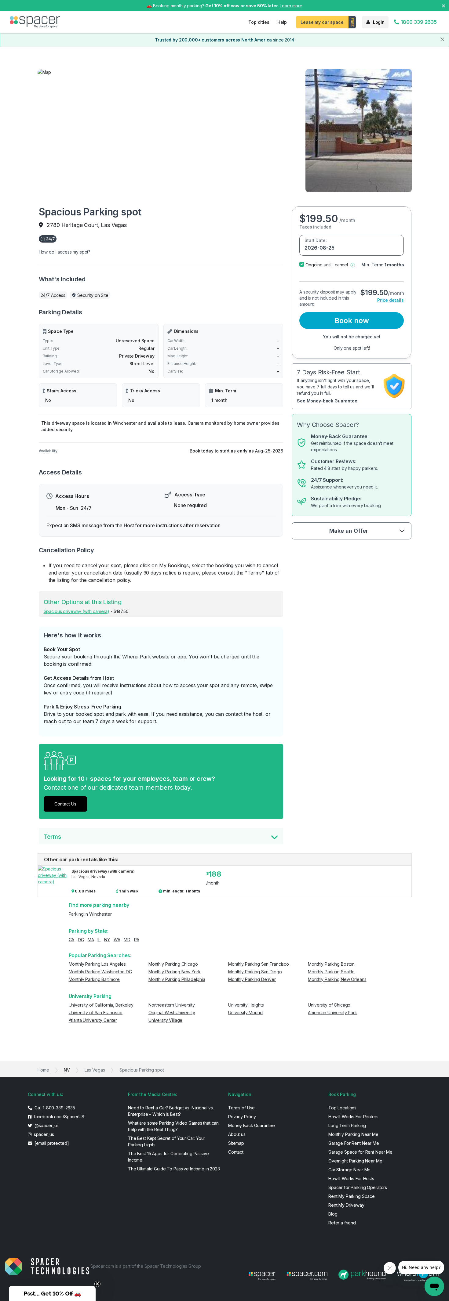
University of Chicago (329, 1004)
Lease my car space (322, 22)
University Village (165, 1020)
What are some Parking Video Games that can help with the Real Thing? (173, 1126)
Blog (332, 1213)
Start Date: (316, 240)
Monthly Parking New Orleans (337, 979)
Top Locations (342, 1107)
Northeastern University (171, 1004)
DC (81, 939)
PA (136, 939)
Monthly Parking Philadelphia (176, 979)
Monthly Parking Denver (252, 979)
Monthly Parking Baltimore (94, 979)
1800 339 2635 (418, 22)
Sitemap (236, 1143)
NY (107, 939)
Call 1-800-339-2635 (54, 1107)
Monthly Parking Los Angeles (97, 964)
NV (67, 1069)
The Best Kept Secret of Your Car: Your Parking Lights (166, 1141)
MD (127, 939)
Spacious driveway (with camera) (77, 611)
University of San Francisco (95, 1012)
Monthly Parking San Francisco (258, 964)
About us (237, 1134)
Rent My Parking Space (351, 1196)
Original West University (171, 1012)
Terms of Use (241, 1107)
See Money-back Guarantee (327, 400)
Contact (235, 1152)
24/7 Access (53, 295)
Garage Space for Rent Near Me (360, 1152)
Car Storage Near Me (349, 1169)
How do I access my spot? (65, 251)
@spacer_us (46, 1125)
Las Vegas (95, 1069)
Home (43, 1069)
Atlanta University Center (93, 1020)
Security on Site (92, 295)
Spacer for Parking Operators (357, 1187)
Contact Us (65, 803)
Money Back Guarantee (251, 1125)
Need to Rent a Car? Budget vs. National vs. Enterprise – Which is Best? (171, 1111)
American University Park (332, 1012)
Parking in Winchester (90, 914)
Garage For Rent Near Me (353, 1143)
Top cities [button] (258, 22)
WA (117, 939)
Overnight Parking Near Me (355, 1160)
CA (72, 939)
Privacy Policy (242, 1116)
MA (91, 939)
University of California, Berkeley (101, 1004)
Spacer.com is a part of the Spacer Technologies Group (145, 1266)
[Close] (442, 39)
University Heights (246, 1004)
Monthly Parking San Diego (255, 971)
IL (98, 939)
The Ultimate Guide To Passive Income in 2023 (174, 1168)
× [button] (443, 5)
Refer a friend (342, 1222)
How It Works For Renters (353, 1116)
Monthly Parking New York (174, 971)
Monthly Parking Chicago (173, 964)
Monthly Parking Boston (331, 964)
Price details (390, 300)
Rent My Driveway (346, 1205)
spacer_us (43, 1134)
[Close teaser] (97, 1284)
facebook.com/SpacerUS (58, 1116)
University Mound (245, 1012)
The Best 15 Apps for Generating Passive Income (168, 1156)
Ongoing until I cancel (326, 264)
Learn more (291, 5)
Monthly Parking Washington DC (100, 971)
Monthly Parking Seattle (331, 971)
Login (379, 22)
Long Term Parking (347, 1125)
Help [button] (282, 22)
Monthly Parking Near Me (353, 1134)
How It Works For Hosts (351, 1178)
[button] (352, 264)
